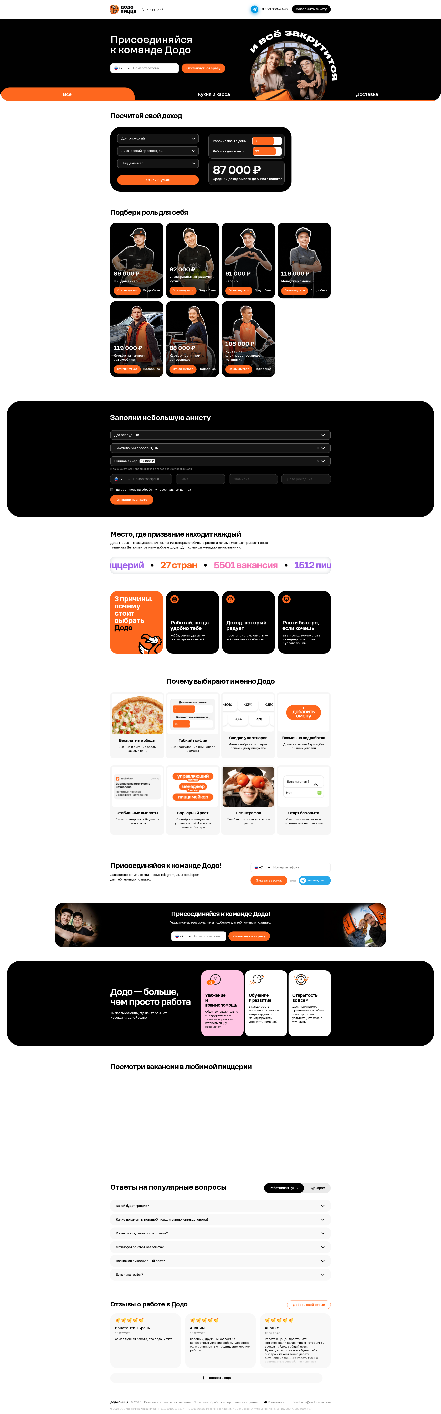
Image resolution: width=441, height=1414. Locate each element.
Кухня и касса (214, 94)
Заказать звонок (269, 880)
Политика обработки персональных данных (226, 1402)
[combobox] (158, 138)
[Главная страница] (123, 9)
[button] (122, 68)
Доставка (367, 94)
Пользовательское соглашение (167, 1402)
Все (67, 94)
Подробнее (151, 290)
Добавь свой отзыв (309, 1305)
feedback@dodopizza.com (312, 1402)
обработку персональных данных (166, 489)
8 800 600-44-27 (275, 9)
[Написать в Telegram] (254, 9)
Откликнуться (127, 290)
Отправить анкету (131, 499)
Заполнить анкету (311, 9)
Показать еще (219, 1378)
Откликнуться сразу (203, 68)
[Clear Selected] (318, 448)
